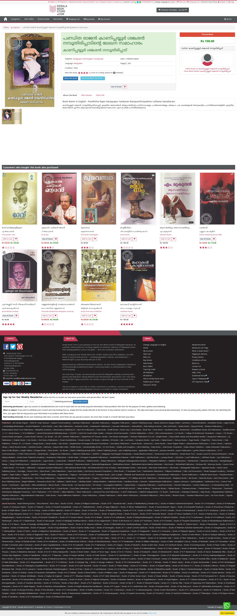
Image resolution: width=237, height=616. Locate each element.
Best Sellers (29, 19)
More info (152, 613)
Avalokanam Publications (100, 426)
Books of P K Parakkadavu (123, 542)
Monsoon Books (214, 464)
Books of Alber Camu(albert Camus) (175, 542)
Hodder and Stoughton (126, 447)
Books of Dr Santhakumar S (120, 555)
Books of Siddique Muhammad (106, 559)
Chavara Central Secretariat (117, 433)
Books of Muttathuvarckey (99, 542)
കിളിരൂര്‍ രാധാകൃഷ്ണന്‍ (91, 308)
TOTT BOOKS (53, 492)
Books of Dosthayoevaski (194, 545)
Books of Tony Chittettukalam (28, 559)
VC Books (164, 492)
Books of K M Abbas (139, 566)
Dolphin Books (19, 440)
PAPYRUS (35, 475)
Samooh (143, 482)
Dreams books (84, 440)
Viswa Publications (89, 496)
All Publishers (62, 2)
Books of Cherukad (213, 549)
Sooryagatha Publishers (112, 485)
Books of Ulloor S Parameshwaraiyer (187, 569)
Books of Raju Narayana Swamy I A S (17, 514)
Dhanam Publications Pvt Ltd (142, 437)
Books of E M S (118, 538)
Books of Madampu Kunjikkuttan (166, 535)
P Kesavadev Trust (8, 235)
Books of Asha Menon (191, 535)
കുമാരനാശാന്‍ (87, 232)
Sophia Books (130, 485)
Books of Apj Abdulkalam (58, 528)
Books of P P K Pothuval (56, 562)
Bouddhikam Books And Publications (206, 430)
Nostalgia (21, 471)
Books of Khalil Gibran (11, 511)
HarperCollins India (60, 447)
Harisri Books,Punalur (18, 447)
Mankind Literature (38, 464)
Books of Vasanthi (132, 545)
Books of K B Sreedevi (163, 521)
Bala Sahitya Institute (153, 426)
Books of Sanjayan (38, 528)
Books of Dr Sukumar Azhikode (89, 524)
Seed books (14, 485)
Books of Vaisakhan (10, 597)
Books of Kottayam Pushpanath (48, 514)
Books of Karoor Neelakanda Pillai (211, 552)
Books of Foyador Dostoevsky (132, 593)
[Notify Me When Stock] (125, 87)
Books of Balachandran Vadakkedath (77, 593)
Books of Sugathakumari (146, 580)
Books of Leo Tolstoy (91, 514)
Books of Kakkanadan (20, 528)
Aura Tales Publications (63, 426)
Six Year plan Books (83, 485)
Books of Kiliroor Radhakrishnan (134, 507)
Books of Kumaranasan (185, 511)
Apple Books (229, 423)
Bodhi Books (113, 430)
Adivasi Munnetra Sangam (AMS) (167, 423)
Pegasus (73, 475)
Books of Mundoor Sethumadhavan (51, 587)
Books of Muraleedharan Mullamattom (218, 521)
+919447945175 (147, 2)
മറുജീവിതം (125, 228)
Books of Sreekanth (142, 552)
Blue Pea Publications (86, 430)
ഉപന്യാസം (15, 28)
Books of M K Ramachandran (128, 562)
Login (232, 2)
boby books (101, 430)
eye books (155, 440)
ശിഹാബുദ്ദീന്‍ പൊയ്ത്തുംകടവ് (133, 232)
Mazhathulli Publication (185, 464)
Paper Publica (15, 475)
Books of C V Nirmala (152, 562)
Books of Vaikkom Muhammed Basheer (177, 504)
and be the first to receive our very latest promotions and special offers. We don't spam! (59, 397)
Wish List (182, 2)
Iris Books (64, 451)
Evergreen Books (142, 440)
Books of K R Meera (10, 524)
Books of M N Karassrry (77, 535)
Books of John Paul (149, 545)
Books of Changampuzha (215, 528)
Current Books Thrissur (33, 437)
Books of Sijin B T (127, 583)
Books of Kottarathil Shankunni (191, 507)
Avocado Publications (121, 426)
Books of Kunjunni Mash (159, 587)
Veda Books (175, 492)
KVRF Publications (137, 458)
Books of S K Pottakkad (205, 504)
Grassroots (148, 444)
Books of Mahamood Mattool (54, 559)
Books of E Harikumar (213, 590)
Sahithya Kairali (85, 482)
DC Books (45, 235)
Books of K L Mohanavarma (190, 590)
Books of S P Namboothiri (150, 573)
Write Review (86, 95)
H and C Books (217, 444)
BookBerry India (171, 430)
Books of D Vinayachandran (31, 562)
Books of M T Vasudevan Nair (113, 504)
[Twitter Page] (13, 349)
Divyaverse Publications (216, 437)
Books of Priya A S (124, 549)
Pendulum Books (103, 475)
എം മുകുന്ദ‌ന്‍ (166, 232)
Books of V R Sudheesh (214, 517)
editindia (105, 440)
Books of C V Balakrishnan (24, 521)
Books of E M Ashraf (155, 593)
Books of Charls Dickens (96, 555)
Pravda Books (27, 478)
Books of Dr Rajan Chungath (30, 538)
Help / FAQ (196, 373)
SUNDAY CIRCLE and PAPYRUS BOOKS (119, 489)
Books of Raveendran (209, 524)
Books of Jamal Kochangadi (56, 538)
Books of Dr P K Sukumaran (191, 517)
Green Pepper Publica (176, 444)
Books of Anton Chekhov (207, 531)
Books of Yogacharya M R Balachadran (200, 583)
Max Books (169, 464)
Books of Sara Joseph (45, 521)
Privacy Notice (198, 357)
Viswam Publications (107, 496)
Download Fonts (198, 376)
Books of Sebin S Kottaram (149, 559)
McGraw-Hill (201, 464)
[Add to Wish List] (16, 239)
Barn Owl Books (170, 426)
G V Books (26, 444)
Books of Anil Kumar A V (122, 521)
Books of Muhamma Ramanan (23, 552)
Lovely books (61, 461)
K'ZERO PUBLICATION (27, 454)
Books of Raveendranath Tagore (162, 507)
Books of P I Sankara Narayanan (193, 580)
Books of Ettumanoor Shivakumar (220, 507)
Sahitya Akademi (99, 482)
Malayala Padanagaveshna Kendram (132, 461)
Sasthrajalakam (197, 482)
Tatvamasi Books (159, 489)
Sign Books (25, 485)
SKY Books (97, 485)
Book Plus (147, 430)
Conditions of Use (199, 360)
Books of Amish (75, 580)
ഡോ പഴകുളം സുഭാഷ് (130, 308)
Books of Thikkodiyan (201, 593)
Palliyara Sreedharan (173, 471)
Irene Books (53, 451)
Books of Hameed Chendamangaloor (53, 569)
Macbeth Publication (76, 461)
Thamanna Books (189, 489)
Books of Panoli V (58, 535)
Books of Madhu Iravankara (91, 590)
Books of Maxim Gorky (172, 562)
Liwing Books (35, 461)
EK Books (114, 440)
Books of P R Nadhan (171, 573)
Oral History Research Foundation (98, 471)
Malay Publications (108, 461)
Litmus (4, 461)
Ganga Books (38, 444)
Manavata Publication (209, 461)
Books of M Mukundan (226, 504)
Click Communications (164, 433)
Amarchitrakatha (199, 423)
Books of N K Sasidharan (48, 542)
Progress (95, 478)
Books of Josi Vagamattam (100, 521)
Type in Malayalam (199, 379)
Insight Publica (26, 451)
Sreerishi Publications (182, 485)
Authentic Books (81, 426)
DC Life (58, 437)
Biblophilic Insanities (43, 430)
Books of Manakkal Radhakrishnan (24, 593)
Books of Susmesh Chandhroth (45, 517)
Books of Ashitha (145, 511)
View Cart (147, 354)
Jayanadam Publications (148, 451)
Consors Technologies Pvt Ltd (58, 607)
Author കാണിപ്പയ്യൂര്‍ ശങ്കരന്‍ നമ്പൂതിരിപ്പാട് (202, 48)
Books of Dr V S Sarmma (104, 549)
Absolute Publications (101, 423)
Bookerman (184, 430)
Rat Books (193, 478)
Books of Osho (67, 504)
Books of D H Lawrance (26, 569)
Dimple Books (161, 437)
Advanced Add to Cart (91, 2)
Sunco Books (96, 489)
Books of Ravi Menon (158, 528)
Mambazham (193, 461)
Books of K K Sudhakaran (114, 517)
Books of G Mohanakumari (145, 549)
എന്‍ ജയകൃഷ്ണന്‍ (10, 308)
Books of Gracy (43, 580)
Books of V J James (128, 559)
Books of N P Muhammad (184, 552)
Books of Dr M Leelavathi (72, 545)
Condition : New (71, 68)
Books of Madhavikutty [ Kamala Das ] (143, 504)
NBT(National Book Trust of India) (102, 468)
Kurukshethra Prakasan (119, 458)
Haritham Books (165, 235)
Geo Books (63, 444)
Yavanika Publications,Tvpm (198, 496)
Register (222, 2)
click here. (212, 410)
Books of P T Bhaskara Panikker (77, 576)
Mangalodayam (226, 461)
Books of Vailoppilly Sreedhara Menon (71, 521)
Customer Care (138, 2)
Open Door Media (75, 471)
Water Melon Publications (128, 496)
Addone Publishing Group (142, 423)
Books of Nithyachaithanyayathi (140, 517)
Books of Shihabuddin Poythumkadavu (159, 524)
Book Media (136, 430)
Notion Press (32, 471)
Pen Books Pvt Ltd (86, 475)
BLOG (228, 19)
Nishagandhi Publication (190, 468)
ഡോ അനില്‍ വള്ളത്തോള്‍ (53, 308)
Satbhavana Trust (212, 482)
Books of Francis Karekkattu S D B (182, 514)
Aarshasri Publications (81, 423)
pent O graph (117, 475)
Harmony (47, 447)
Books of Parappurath (140, 531)
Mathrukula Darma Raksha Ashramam (147, 464)
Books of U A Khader (93, 517)
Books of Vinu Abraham (44, 590)
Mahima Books (93, 461)
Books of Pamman (89, 511)
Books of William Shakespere (147, 542)
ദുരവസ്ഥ (85, 228)
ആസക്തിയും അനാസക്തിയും (175, 228)
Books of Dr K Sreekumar (208, 511)
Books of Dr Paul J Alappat (168, 549)
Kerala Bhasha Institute (10, 312)
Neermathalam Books (127, 468)
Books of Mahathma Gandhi (159, 569)
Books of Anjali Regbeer (168, 580)
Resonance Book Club (46, 482)
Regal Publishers (28, 482)
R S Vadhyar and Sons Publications (143, 478)
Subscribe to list (80, 402)
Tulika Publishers (68, 492)
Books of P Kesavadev (219, 542)
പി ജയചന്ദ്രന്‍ (47, 232)
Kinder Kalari (73, 458)
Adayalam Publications (121, 423)
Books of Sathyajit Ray (78, 562)
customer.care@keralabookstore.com (20, 378)
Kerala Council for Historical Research (212, 454)
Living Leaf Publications (18, 461)
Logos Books (48, 461)
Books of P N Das (118, 535)
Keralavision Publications (56, 458)
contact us (132, 410)
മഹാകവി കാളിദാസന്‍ (131, 304)
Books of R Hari (76, 569)
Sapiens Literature (181, 482)
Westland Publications (149, 496)
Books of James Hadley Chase (82, 528)
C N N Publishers (28, 433)
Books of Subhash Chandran (166, 517)
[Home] (5, 19)
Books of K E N (215, 580)
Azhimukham (137, 426)
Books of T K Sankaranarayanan (139, 590)
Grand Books (136, 444)
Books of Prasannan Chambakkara (42, 573)
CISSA (150, 433)
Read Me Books (205, 478)
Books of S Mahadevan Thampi (175, 559)
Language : (73, 64)
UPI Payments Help (199, 382)
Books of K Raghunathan (55, 549)
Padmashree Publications (153, 471)
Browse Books (43, 19)
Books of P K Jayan (112, 587)
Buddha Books (229, 430)
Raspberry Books (180, 478)
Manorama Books (82, 464)
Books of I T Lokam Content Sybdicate (131, 528)
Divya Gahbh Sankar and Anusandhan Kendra (187, 437)
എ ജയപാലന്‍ (8, 232)
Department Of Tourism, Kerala (94, 437)
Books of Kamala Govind (25, 542)
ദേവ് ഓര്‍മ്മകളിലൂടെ (12, 228)
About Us (195, 363)
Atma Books (47, 426)
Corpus (219, 433)
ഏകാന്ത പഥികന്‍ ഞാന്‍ (53, 228)
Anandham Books (215, 423)
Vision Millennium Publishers (69, 496)
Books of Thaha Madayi (118, 566)
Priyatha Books (84, 478)
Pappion (26, 475)
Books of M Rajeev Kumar (223, 593)
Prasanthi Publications (11, 478)
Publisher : (84, 59)
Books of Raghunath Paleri (38, 535)
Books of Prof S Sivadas (164, 511)
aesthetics (186, 423)
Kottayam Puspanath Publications (94, 458)
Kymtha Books (153, 458)
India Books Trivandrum (172, 447)
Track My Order (149, 370)
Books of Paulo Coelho (216, 545)
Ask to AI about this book (92, 78)
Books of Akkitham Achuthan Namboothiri (186, 528)
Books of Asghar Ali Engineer (50, 576)
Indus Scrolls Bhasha (10, 451)
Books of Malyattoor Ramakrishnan (46, 531)
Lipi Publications (223, 458)
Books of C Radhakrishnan (84, 507)
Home (6, 28)
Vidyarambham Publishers (222, 492)
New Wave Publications (158, 468)
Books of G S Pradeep (67, 573)
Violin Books (51, 496)
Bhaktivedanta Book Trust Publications (17, 430)
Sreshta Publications (201, 485)
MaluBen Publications (177, 461)
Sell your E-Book (149, 385)
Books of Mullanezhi (220, 559)
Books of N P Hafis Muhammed (106, 576)
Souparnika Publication (147, 485)
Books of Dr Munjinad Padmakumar (176, 555)
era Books (129, 440)
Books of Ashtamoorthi (162, 552)
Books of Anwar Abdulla (158, 576)
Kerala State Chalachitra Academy (31, 458)
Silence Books (54, 485)
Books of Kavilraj (19, 573)
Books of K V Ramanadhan (67, 590)
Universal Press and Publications (106, 492)
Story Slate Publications (79, 489)
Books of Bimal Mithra (87, 573)
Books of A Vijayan (115, 545)
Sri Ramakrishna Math (220, 485)
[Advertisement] (118, 142)
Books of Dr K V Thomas (121, 552)
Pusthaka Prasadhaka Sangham (114, 478)
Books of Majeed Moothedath (79, 549)
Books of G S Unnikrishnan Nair (134, 587)
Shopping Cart (194, 2)
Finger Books (194, 440)
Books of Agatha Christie (112, 514)
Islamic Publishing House (107, 451)
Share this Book (70, 78)
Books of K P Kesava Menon (71, 517)
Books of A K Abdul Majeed (24, 587)
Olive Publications (59, 471)
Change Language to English (154, 345)
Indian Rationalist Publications (218, 447)
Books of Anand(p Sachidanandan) (35, 524)
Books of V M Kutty (52, 583)
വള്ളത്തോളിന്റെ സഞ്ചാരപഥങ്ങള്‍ (58, 304)
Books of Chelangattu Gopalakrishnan (32, 566)
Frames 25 (16, 444)
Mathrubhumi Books (121, 464)
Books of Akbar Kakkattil (52, 511)
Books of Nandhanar (31, 555)
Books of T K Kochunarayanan (106, 593)
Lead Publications (193, 458)
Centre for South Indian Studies (91, 433)
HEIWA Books (75, 447)
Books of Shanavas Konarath (80, 559)
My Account (105, 19)
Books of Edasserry (59, 580)
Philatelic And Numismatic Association (139, 475)
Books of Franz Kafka (100, 538)
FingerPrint (205, 440)
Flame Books (217, 440)
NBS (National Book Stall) (75, 468)
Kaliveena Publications (82, 454)
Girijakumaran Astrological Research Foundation (89, 444)
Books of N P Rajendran (91, 583)
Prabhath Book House (209, 475)
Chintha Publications (138, 433)
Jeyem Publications (183, 451)
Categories (15, 19)
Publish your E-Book (151, 382)
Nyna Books (45, 471)
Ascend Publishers (33, 426)
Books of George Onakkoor (102, 562)
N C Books (20, 468)
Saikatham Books (115, 482)
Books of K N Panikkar (117, 569)
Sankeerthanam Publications (160, 482)
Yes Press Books (217, 496)
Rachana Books (164, 478)
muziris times (228, 464)
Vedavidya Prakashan (190, 492)
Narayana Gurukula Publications (50, 468)
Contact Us (117, 2)
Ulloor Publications (84, 492)
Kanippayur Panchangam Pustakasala (116, 454)
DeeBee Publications (71, 437)
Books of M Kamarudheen (23, 580)
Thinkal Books (204, 489)
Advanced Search (75, 2)
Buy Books (90, 19)
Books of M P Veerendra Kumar (153, 514)
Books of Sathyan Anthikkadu (23, 576)
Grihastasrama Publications (198, 444)
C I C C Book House (11, 433)
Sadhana (60, 482)
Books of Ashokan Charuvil (62, 524)
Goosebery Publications (119, 444)
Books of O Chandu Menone (212, 573)
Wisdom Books (179, 496)
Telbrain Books (174, 489)
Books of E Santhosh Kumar (170, 545)
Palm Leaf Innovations (192, 471)
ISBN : (129, 59)
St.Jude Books (62, 489)
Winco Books (165, 496)
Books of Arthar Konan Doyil (134, 576)
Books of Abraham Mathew (122, 580)
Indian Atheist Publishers (194, 447)
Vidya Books (205, 492)
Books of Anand (100, 566)
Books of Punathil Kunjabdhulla (58, 507)
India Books (156, 447)
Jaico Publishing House (128, 451)
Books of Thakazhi (35, 507)
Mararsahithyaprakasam (101, 464)
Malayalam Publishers (158, 461)
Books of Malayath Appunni (184, 531)
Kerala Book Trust (187, 454)
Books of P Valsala (72, 511)
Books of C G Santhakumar (95, 569)
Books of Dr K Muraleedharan (32, 597)
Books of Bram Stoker (80, 552)
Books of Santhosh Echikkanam (178, 593)
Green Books (125, 235)
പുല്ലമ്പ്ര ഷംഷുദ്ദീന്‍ (207, 232)
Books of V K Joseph (58, 566)
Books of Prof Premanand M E (205, 576)
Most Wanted (42, 504)
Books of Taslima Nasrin (187, 524)
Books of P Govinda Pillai (199, 559)
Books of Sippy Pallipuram (107, 507)
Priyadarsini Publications (66, 478)
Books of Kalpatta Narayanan (97, 580)
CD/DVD (72, 433)
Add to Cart (7, 239)
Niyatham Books (208, 468)
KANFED (96, 454)
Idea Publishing (143, 447)
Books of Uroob (227, 511)
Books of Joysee (131, 514)
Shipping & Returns (199, 354)
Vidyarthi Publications (10, 496)
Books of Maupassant (129, 573)
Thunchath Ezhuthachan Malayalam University (57, 312)
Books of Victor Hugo (100, 552)
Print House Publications (45, 478)
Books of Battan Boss (208, 514)
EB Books (96, 440)
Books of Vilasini (70, 531)
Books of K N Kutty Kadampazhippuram (209, 555)
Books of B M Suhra (16, 535)
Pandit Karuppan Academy (214, 471)
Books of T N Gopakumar (89, 531)
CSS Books (228, 433)
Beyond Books (197, 426)
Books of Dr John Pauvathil (80, 566)
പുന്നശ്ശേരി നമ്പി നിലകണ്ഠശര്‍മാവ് (18, 304)
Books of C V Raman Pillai (171, 583)
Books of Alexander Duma (192, 549)
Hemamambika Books (92, 447)
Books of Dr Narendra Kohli (159, 538)
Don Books (32, 440)
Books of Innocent (110, 583)
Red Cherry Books (221, 478)
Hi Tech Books (109, 447)
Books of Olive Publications (185, 538)
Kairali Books (43, 454)
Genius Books (51, 444)
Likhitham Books (208, 458)
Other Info (100, 95)
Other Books (119, 471)
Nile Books (174, 468)
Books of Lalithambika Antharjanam (207, 587)
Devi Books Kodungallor (89, 235)
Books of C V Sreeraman (114, 590)
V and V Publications (129, 492)
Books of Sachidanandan (99, 535)
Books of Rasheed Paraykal (148, 583)
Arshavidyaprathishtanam (13, 426)
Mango (5, 464)
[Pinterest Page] (20, 349)
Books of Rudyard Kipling (160, 566)
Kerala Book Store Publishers (91, 312)
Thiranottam (217, 489)
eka (121, 440)
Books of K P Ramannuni (95, 545)
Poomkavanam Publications (168, 475)
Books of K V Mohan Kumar (139, 535)
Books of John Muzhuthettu (165, 590)
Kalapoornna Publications (60, 454)
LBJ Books (179, 458)
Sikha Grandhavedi (39, 485)
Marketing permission (63, 402)
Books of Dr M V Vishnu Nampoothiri (53, 552)
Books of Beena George (180, 576)
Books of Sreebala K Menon (206, 566)
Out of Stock (116, 87)
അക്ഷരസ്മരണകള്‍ (91, 304)
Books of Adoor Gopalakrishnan (47, 545)
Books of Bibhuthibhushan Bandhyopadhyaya (122, 524)
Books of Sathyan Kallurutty (214, 535)
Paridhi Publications (48, 475)
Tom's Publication (39, 492)
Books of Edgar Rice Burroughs (30, 549)
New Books (58, 19)
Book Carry (124, 430)
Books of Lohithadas (190, 573)
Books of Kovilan (23, 517)
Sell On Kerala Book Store (153, 379)
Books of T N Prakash (136, 538)
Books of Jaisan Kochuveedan (197, 562)
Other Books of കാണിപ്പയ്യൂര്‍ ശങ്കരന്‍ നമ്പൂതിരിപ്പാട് (207, 69)
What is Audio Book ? (200, 351)
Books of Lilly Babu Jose (181, 587)
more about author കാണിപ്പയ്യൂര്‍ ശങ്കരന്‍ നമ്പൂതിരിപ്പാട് (207, 71)
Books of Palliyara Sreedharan (87, 504)
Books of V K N (129, 511)
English (172, 2)
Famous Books (180, 440)
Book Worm (158, 430)
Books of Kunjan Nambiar (73, 555)
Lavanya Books (167, 458)
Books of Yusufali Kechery (210, 538)
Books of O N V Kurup (31, 511)
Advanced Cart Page (200, 348)
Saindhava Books (126, 312)
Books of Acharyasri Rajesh (14, 507)
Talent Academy (143, 489)
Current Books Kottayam (12, 437)
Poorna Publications (190, 475)
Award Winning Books (26, 504)
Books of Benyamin (72, 514)
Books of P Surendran (143, 521)
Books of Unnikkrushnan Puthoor (73, 542)
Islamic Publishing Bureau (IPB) (210, 235)
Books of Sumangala (105, 528)
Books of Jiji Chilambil (137, 569)
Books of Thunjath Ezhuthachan (187, 521)
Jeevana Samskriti (167, 451)
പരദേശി (203, 228)
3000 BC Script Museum (39, 423)
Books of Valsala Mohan (214, 569)
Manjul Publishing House (19, 464)
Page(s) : (125, 64)
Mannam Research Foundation (60, 464)
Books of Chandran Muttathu (30, 583)
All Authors (52, 2)
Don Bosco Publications (48, 440)
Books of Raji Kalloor (70, 583)
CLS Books (179, 433)
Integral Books (40, 451)
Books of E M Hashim (79, 538)
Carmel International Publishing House (52, 433)
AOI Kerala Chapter (20, 423)
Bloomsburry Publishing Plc (64, 430)
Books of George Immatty (22, 590)
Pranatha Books (226, 475)
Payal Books (63, 475)
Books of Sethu (23, 531)
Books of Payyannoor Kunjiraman (115, 531)
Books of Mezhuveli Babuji (110, 511)
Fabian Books (166, 440)
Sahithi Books (71, 482)
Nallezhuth (31, 468)
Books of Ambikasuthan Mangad (59, 597)
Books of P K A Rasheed (50, 593)
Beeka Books (184, 426)
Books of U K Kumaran (161, 531)
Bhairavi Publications (213, 426)
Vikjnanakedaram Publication (32, 496)
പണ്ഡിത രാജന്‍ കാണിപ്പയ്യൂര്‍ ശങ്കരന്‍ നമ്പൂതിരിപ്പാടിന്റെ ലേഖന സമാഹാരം (104, 41)
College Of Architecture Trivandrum (200, 433)
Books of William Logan (108, 573)
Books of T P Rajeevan (51, 555)
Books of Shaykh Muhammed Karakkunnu (85, 587)
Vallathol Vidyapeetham (148, 492)
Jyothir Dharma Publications (204, 451)
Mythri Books (8, 468)
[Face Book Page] (6, 349)
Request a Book (106, 2)
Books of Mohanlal (200, 542)
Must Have (54, 504)
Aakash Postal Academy (61, 423)
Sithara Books (67, 485)
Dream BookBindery (68, 440)
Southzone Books (165, 485)
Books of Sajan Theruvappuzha (146, 555)
